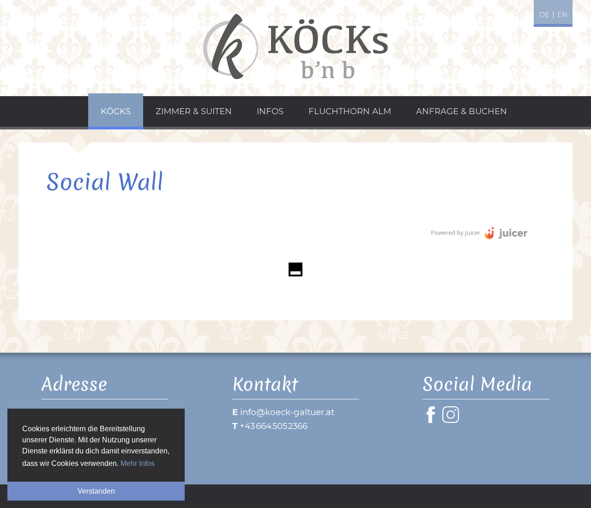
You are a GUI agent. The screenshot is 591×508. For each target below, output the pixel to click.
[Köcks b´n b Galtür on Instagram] (452, 419)
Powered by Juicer (455, 232)
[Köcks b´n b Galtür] (295, 46)
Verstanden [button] (96, 491)
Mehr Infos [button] (138, 463)
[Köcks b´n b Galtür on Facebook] (432, 419)
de (544, 15)
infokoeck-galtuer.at (287, 412)
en (562, 15)
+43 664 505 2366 (274, 426)
